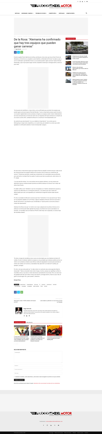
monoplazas (29, 286)
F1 (39, 284)
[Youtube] (87, 2)
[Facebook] (78, 2)
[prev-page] (15, 344)
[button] (86, 13)
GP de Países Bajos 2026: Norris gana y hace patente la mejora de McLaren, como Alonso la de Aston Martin (80, 63)
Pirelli (42, 286)
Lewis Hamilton (17, 286)
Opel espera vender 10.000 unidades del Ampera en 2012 (25, 301)
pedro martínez (36, 286)
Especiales (61, 13)
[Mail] (30, 316)
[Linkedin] (82, 2)
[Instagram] (80, 2)
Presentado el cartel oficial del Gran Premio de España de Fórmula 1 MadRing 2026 (54, 338)
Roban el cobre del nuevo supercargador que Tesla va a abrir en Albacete (80, 68)
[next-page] (17, 344)
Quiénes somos (80, 432)
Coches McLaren (30, 284)
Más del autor (29, 322)
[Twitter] (85, 2)
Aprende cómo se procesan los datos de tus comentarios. (47, 383)
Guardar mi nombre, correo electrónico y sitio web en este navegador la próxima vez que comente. (37, 376)
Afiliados (74, 432)
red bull (45, 286)
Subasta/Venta (70, 13)
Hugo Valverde (18, 49)
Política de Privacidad (59, 432)
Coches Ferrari (22, 284)
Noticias (17, 13)
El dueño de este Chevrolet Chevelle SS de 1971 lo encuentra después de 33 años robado (80, 57)
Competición (52, 13)
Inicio (15, 36)
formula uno (49, 284)
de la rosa (36, 284)
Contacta (86, 432)
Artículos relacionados (20, 322)
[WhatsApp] (21, 52)
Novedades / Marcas (27, 13)
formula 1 (43, 284)
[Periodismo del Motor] (51, 7)
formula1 (54, 284)
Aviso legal (51, 432)
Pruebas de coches (41, 13)
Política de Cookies (67, 432)
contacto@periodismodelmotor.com (54, 421)
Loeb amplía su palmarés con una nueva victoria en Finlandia (51, 301)
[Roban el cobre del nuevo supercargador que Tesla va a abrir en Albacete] (68, 69)
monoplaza (24, 286)
